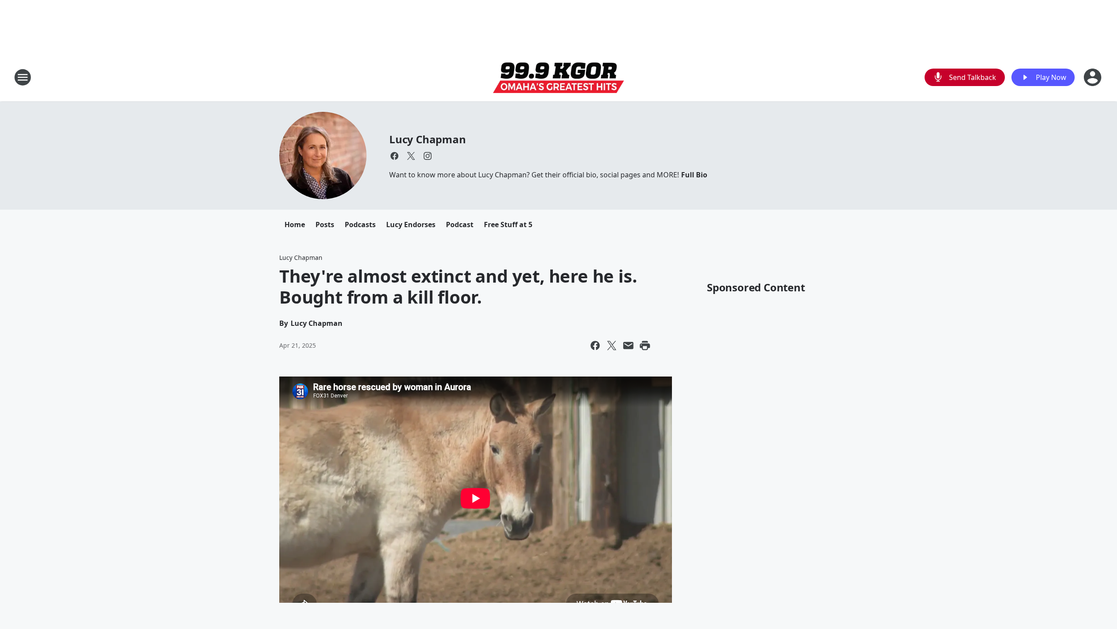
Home (294, 224)
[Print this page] (645, 345)
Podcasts (360, 224)
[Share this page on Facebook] (595, 345)
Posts (324, 224)
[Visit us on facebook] (394, 156)
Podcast (459, 224)
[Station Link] (558, 77)
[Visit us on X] (411, 156)
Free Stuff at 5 (508, 224)
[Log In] (1093, 77)
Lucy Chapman (427, 139)
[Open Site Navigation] (22, 77)
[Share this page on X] (612, 345)
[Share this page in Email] (628, 345)
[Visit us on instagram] (427, 156)
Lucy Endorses (410, 224)
